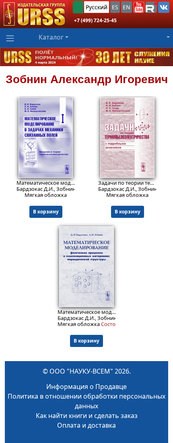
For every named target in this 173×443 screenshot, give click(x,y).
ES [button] (115, 7)
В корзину (46, 211)
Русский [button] (96, 7)
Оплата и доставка (86, 425)
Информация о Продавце (86, 386)
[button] (138, 7)
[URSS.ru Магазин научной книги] (34, 14)
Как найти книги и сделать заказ (87, 415)
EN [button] (126, 7)
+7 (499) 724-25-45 (95, 20)
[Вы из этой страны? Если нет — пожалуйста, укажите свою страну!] (78, 7)
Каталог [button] (51, 37)
